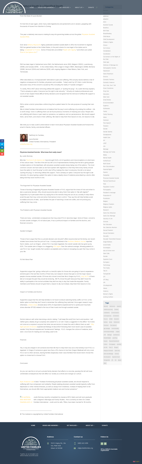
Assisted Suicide (108, 25)
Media (105, 155)
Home (32, 7)
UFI (104, 276)
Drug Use (106, 91)
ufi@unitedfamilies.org (85, 448)
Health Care (106, 137)
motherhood (106, 161)
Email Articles (107, 100)
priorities (119, 344)
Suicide (105, 256)
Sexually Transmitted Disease (112, 239)
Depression (106, 71)
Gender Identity (107, 132)
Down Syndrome (108, 88)
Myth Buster (106, 163)
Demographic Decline (109, 68)
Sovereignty (106, 247)
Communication (115, 312)
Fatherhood (116, 322)
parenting (115, 338)
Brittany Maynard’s (34, 45)
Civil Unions (106, 48)
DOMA (110, 319)
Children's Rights (108, 42)
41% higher (57, 246)
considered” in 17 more (32, 50)
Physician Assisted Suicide (111, 178)
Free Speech (107, 123)
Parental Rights (107, 169)
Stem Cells (106, 253)
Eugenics (106, 105)
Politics (105, 344)
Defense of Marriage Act (110, 65)
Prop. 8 (110, 347)
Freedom (105, 126)
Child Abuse (106, 36)
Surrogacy (106, 262)
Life (104, 146)
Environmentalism (108, 103)
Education (106, 94)
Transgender (107, 274)
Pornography (107, 189)
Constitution (106, 54)
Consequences (107, 315)
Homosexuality (115, 328)
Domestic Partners (108, 79)
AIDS (104, 22)
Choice (105, 45)
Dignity (73, 50)
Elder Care (106, 97)
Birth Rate (106, 30)
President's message (109, 192)
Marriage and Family (109, 152)
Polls (104, 184)
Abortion (106, 306)
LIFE (105, 334)
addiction (106, 16)
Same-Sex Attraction (109, 213)
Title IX (105, 271)
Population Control (108, 187)
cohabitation (107, 312)
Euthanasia (106, 108)
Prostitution (106, 198)
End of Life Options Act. (29, 52)
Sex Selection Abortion (110, 227)
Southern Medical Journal (77, 241)
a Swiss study (33, 305)
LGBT (104, 143)
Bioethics (106, 28)
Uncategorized (107, 285)
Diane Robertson (108, 74)
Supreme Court (107, 259)
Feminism (106, 120)
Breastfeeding (107, 33)
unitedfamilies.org (26, 144)
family (110, 322)
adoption (105, 19)
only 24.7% (85, 276)
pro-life (105, 347)
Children (116, 309)
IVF (104, 140)
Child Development (108, 39)
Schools (105, 221)
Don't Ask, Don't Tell (109, 85)
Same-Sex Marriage (109, 216)
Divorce (105, 76)
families (105, 322)
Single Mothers (107, 242)
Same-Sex (117, 350)
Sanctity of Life (107, 218)
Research (106, 210)
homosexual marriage (109, 331)
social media (107, 245)
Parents (105, 172)
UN (104, 282)
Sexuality (106, 236)
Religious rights (107, 207)
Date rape (106, 62)
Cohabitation (107, 51)
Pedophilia (106, 175)
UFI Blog (105, 279)
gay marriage (107, 328)
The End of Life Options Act (35, 160)
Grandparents (107, 134)
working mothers (108, 297)
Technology (106, 265)
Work (105, 363)
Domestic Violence (108, 82)
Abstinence (112, 306)
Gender (105, 129)
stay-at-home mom (109, 250)
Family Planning (107, 114)
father (105, 117)
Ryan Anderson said (27, 382)
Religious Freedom (108, 204)
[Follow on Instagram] (105, 443)
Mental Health (107, 158)
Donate (91, 7)
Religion (105, 201)
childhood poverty (108, 309)
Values (105, 288)
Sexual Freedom (108, 230)
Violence (105, 291)
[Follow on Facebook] (102, 443)
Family (105, 111)
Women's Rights (108, 294)
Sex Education (107, 224)
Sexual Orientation (108, 233)
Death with (67, 50)
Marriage (105, 149)
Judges (117, 331)
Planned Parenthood (109, 181)
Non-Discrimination (109, 166)
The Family (106, 268)
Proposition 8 (107, 195)
